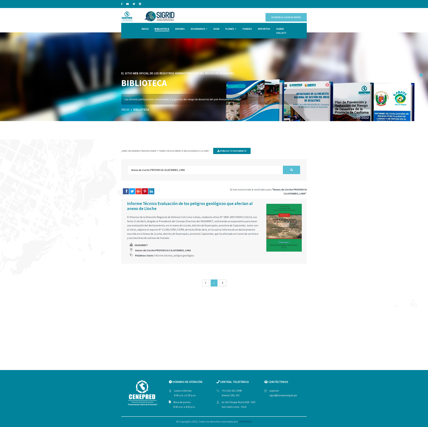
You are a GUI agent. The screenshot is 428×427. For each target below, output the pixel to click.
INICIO (145, 28)
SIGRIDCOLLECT (281, 30)
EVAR (216, 28)
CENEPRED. (245, 421)
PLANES (229, 28)
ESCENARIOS (198, 28)
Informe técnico (163, 255)
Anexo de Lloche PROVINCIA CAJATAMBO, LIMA (163, 250)
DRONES (180, 28)
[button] (421, 75)
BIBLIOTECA (162, 28)
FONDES (247, 28)
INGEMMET (141, 245)
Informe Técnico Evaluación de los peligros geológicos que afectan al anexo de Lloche (190, 206)
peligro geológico (184, 255)
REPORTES (264, 28)
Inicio (125, 109)
